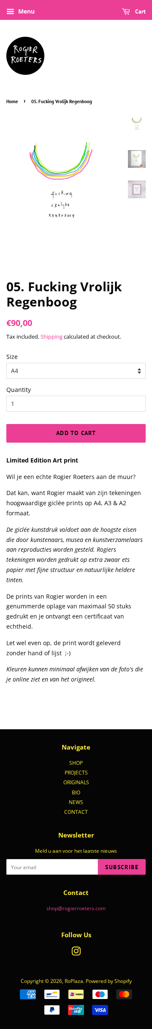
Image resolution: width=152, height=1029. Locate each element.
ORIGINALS (76, 782)
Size (12, 357)
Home (12, 101)
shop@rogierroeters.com (76, 908)
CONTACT (76, 811)
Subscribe (121, 867)
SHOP (76, 762)
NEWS (76, 802)
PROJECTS (76, 772)
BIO (76, 792)
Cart (139, 11)
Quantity (18, 390)
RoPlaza (74, 980)
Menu (25, 11)
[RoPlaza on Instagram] (76, 953)
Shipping (51, 336)
